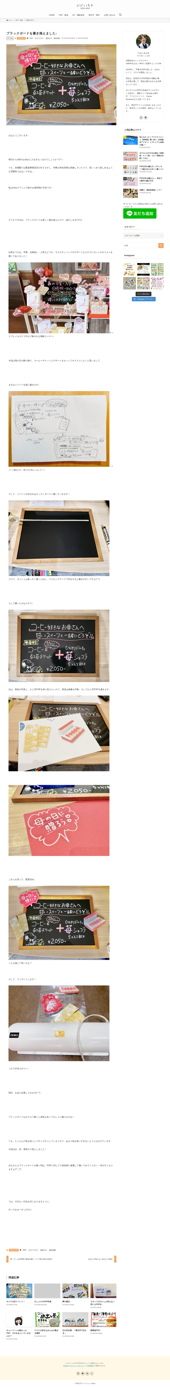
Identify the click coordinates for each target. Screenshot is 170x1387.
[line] (145, 117)
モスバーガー (39, 38)
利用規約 (90, 1366)
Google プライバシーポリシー (74, 1366)
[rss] (87, 1373)
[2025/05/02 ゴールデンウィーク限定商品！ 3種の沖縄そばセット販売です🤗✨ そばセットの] (143, 283)
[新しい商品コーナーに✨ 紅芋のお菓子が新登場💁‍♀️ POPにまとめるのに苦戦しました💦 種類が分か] (157, 283)
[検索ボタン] (120, 15)
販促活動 (57, 38)
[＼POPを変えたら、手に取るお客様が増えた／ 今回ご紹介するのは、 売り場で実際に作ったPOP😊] (129, 269)
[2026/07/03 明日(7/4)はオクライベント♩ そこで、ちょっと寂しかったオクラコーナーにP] (157, 269)
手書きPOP (21, 38)
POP (31, 38)
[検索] (92, 1373)
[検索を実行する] (161, 245)
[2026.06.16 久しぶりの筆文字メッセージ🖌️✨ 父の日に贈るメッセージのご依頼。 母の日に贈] (129, 283)
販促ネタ (49, 38)
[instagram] (141, 117)
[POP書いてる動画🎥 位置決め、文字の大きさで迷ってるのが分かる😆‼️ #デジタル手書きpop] (143, 269)
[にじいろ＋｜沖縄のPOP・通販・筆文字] (85, 6)
